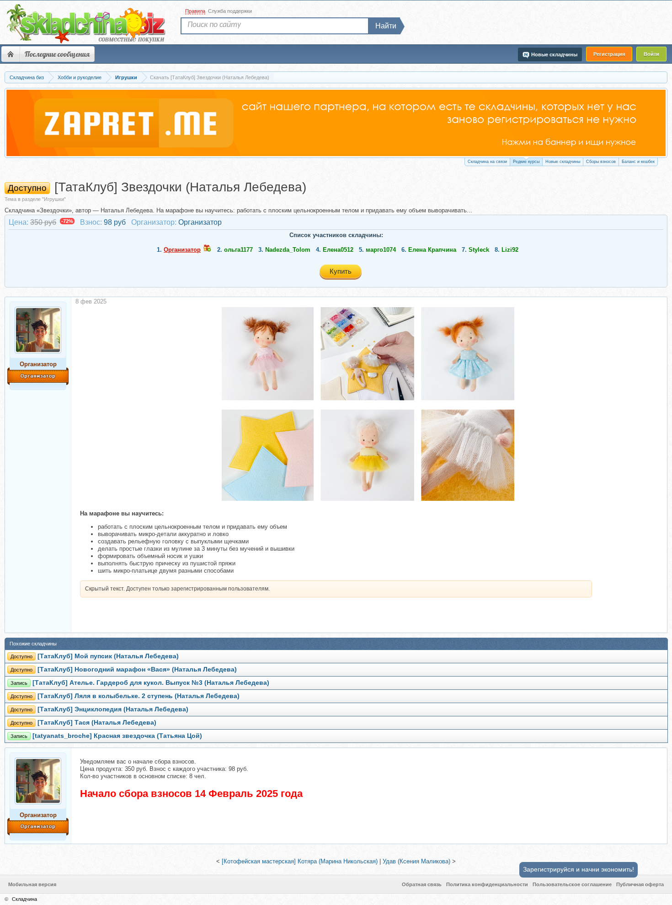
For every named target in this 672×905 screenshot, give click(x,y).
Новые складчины (562, 161)
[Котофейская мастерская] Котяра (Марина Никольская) (300, 861)
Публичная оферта (640, 884)
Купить (341, 271)
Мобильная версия (32, 884)
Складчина (24, 899)
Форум (10, 54)
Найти (385, 26)
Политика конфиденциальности (487, 884)
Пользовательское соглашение (572, 884)
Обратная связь (422, 884)
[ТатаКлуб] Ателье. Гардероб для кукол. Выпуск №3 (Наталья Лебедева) (150, 682)
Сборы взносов (601, 161)
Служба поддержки (230, 11)
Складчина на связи (487, 161)
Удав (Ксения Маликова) (416, 861)
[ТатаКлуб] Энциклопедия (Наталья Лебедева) (112, 709)
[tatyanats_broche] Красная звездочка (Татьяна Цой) (117, 735)
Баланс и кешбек (638, 161)
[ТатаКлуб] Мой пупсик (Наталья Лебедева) (108, 656)
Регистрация (609, 54)
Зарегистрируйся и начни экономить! (578, 869)
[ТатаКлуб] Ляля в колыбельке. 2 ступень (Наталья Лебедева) (138, 696)
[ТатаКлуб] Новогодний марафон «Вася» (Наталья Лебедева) (137, 669)
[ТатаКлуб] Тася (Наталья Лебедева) (96, 722)
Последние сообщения (57, 54)
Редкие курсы (526, 161)
